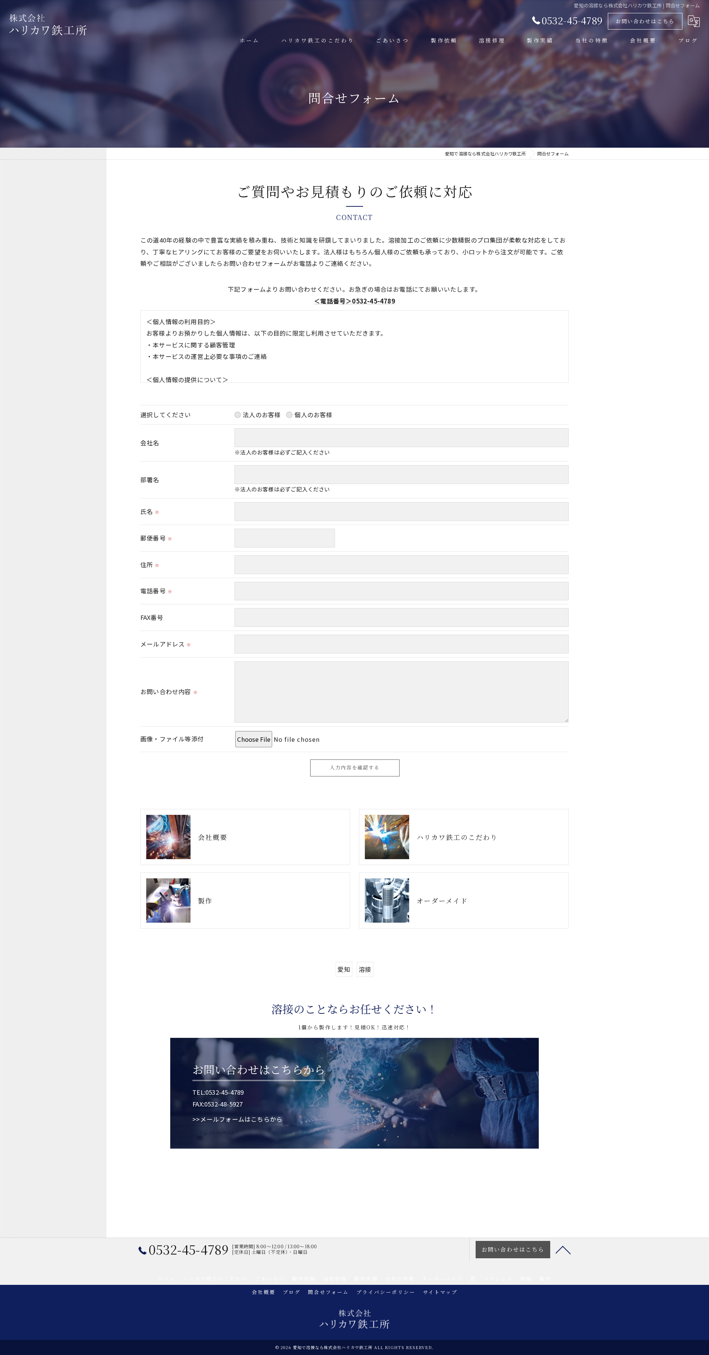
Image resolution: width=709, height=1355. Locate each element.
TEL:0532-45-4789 (218, 1092)
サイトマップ (440, 1292)
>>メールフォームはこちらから (237, 1119)
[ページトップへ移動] (563, 1249)
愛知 (344, 969)
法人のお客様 (262, 414)
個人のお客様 (313, 414)
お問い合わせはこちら (645, 21)
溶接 (365, 969)
